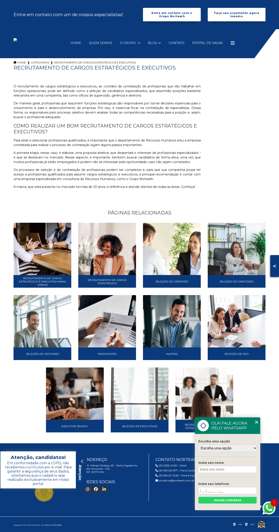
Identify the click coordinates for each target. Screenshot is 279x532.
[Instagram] (87, 489)
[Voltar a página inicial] (30, 40)
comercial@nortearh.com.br (176, 480)
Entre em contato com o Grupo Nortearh (171, 14)
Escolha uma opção (214, 441)
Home (76, 43)
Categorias (40, 62)
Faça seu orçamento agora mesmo (236, 14)
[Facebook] (96, 489)
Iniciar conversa (227, 500)
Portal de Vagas (207, 43)
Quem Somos (100, 43)
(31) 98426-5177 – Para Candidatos (179, 470)
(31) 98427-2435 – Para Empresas (179, 475)
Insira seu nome (211, 462)
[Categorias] (233, 43)
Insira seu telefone (213, 484)
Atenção (80, 472)
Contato (176, 43)
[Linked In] (104, 489)
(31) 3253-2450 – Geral (172, 465)
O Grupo (128, 43)
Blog (152, 43)
